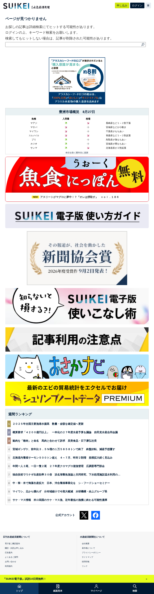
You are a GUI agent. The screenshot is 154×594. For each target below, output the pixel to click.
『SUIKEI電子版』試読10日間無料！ (24, 578)
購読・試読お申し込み (14, 548)
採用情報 (85, 562)
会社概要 (85, 544)
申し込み (122, 5)
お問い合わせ (10, 562)
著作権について (88, 548)
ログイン (137, 5)
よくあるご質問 (11, 557)
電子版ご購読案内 (12, 544)
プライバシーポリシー (91, 553)
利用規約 (8, 566)
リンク (85, 566)
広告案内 (8, 553)
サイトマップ (87, 557)
